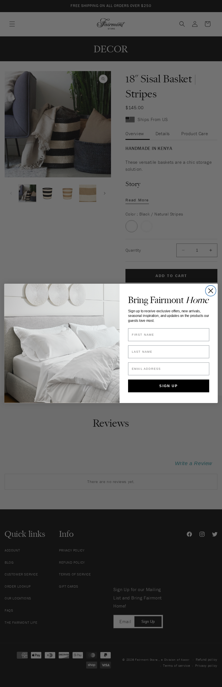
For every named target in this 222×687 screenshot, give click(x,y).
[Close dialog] (210, 290)
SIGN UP (168, 386)
